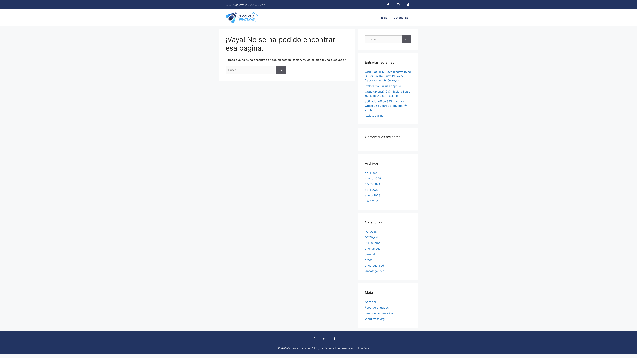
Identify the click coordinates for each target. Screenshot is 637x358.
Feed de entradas (377, 307)
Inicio (383, 17)
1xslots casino (374, 115)
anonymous (372, 248)
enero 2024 (372, 184)
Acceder (370, 302)
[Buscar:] (251, 70)
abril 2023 (372, 189)
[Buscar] (281, 70)
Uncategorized (375, 271)
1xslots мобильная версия (383, 86)
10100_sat (371, 231)
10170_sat (371, 237)
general (370, 254)
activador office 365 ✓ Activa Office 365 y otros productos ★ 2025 (386, 106)
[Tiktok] (408, 5)
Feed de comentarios (379, 313)
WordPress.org (375, 319)
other (368, 260)
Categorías (401, 17)
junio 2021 (372, 201)
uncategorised (374, 265)
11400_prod (373, 243)
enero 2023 (372, 195)
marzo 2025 (373, 178)
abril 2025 (371, 173)
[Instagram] (398, 5)
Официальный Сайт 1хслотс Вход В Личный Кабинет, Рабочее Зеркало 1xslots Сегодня (388, 76)
